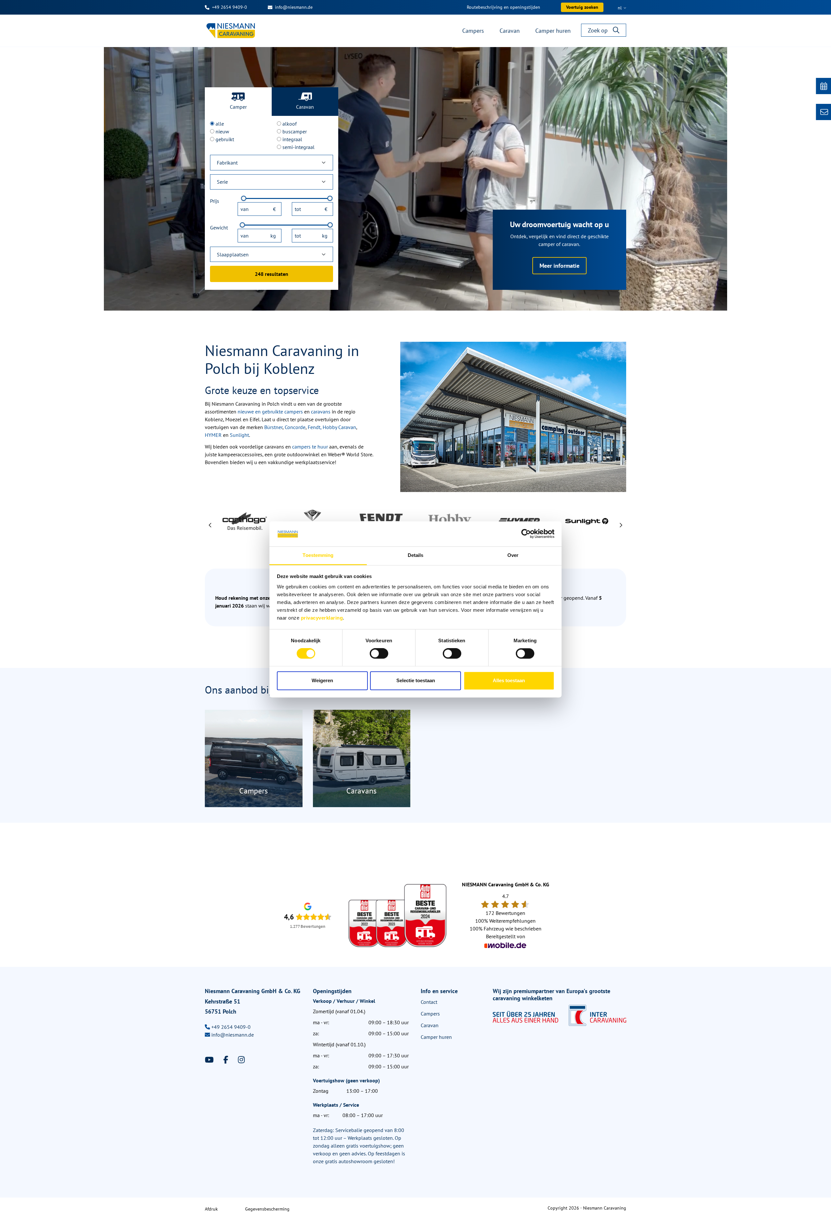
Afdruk (211, 1209)
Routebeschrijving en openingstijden (503, 7)
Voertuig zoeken (582, 7)
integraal (292, 139)
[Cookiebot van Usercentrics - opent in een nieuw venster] (526, 534)
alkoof (289, 123)
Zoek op (598, 30)
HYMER (213, 435)
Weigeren (322, 680)
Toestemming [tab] (318, 555)
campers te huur (310, 446)
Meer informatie (559, 265)
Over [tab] (512, 555)
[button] (210, 525)
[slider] (243, 198)
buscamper (294, 131)
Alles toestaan (509, 680)
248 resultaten (271, 274)
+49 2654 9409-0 (229, 7)
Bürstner (273, 427)
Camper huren (436, 1037)
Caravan (305, 107)
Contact (429, 1002)
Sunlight (239, 435)
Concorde (295, 427)
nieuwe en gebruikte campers (270, 411)
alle (220, 123)
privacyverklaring (322, 618)
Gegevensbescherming (267, 1209)
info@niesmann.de (294, 7)
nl (620, 8)
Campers (430, 1013)
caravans (320, 411)
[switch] (379, 653)
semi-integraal (298, 147)
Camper (238, 107)
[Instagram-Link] (241, 1060)
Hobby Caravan (339, 427)
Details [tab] (416, 555)
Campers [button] (473, 30)
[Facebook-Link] (226, 1060)
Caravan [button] (510, 30)
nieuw (222, 131)
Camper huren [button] (553, 30)
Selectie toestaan (415, 680)
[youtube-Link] (210, 1060)
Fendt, (314, 427)
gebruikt (225, 139)
